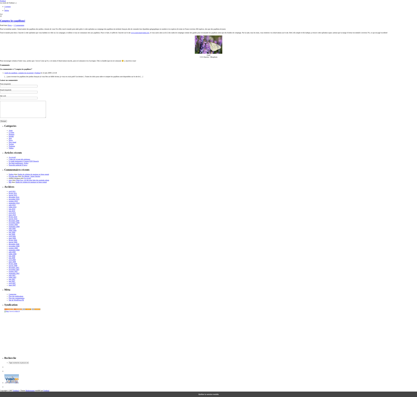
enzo (10, 180)
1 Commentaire (19, 25)
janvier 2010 (13, 219)
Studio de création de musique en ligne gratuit (33, 174)
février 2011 (13, 193)
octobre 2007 (13, 271)
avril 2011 (12, 191)
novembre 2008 (14, 246)
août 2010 (12, 205)
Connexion (12, 294)
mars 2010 (12, 215)
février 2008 (13, 264)
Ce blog (11, 132)
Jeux (10, 138)
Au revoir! (12, 157)
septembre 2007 (14, 273)
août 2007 (12, 275)
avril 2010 (12, 213)
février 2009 (13, 240)
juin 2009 (12, 232)
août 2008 (12, 252)
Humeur (11, 134)
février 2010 (13, 217)
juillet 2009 (12, 230)
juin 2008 (12, 256)
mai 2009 (12, 234)
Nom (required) (5, 84)
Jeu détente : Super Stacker (31, 176)
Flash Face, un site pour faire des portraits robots (32, 180)
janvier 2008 (13, 266)
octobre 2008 (13, 248)
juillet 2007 (12, 277)
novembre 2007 (14, 269)
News (10, 25)
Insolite (11, 136)
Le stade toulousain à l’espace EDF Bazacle (24, 161)
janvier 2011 (13, 195)
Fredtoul (3, 1)
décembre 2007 (14, 268)
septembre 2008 (14, 250)
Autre (11, 130)
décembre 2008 (14, 244)
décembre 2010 (14, 197)
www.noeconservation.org (140, 33)
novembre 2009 (14, 223)
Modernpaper (30, 390)
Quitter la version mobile (208, 394)
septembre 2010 (14, 203)
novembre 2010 (14, 199)
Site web (3, 96)
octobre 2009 (13, 225)
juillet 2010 (12, 207)
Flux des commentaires (16, 298)
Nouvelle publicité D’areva (18, 165)
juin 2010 (12, 209)
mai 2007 (12, 281)
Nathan (11, 174)
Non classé (12, 142)
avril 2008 (12, 260)
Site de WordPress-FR (16, 300)
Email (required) (5, 90)
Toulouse (12, 146)
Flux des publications (16, 296)
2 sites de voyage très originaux (19, 159)
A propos (7, 6)
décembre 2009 (14, 221)
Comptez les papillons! (12, 20)
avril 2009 (12, 236)
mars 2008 (12, 262)
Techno (11, 144)
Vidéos (11, 148)
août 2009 (12, 228)
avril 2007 (12, 283)
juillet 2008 (12, 254)
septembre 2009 (14, 226)
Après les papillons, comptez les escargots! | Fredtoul (22, 73)
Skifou (6, 10)
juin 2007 (12, 279)
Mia (10, 182)
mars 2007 (12, 285)
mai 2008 (12, 258)
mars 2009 (12, 238)
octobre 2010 (13, 201)
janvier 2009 (13, 242)
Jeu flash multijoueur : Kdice (18, 163)
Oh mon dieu (13, 176)
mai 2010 (12, 211)
